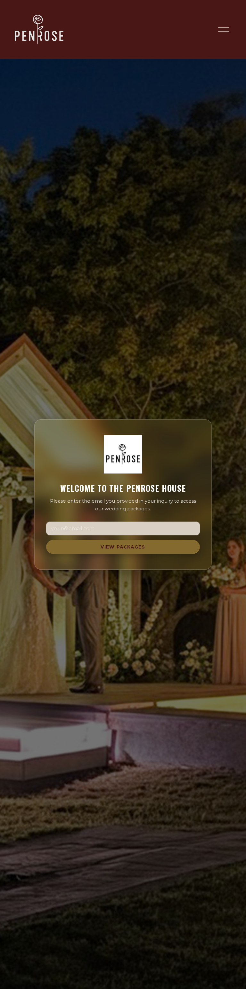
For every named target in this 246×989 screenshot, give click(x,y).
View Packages (123, 546)
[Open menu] (223, 29)
